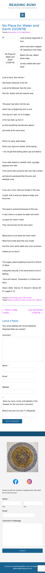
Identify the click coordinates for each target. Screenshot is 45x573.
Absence (11, 300)
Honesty (28, 300)
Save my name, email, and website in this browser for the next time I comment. (20, 403)
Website (5, 387)
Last (25, 506)
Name (5, 365)
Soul (33, 300)
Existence (17, 300)
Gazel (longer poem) (16, 298)
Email (5, 376)
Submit (22, 551)
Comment (7, 335)
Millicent (27, 32)
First (3, 506)
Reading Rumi (22, 5)
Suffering (39, 300)
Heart (23, 300)
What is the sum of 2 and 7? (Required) (18, 410)
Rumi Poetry (27, 298)
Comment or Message (11, 520)
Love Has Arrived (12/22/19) (35, 311)
